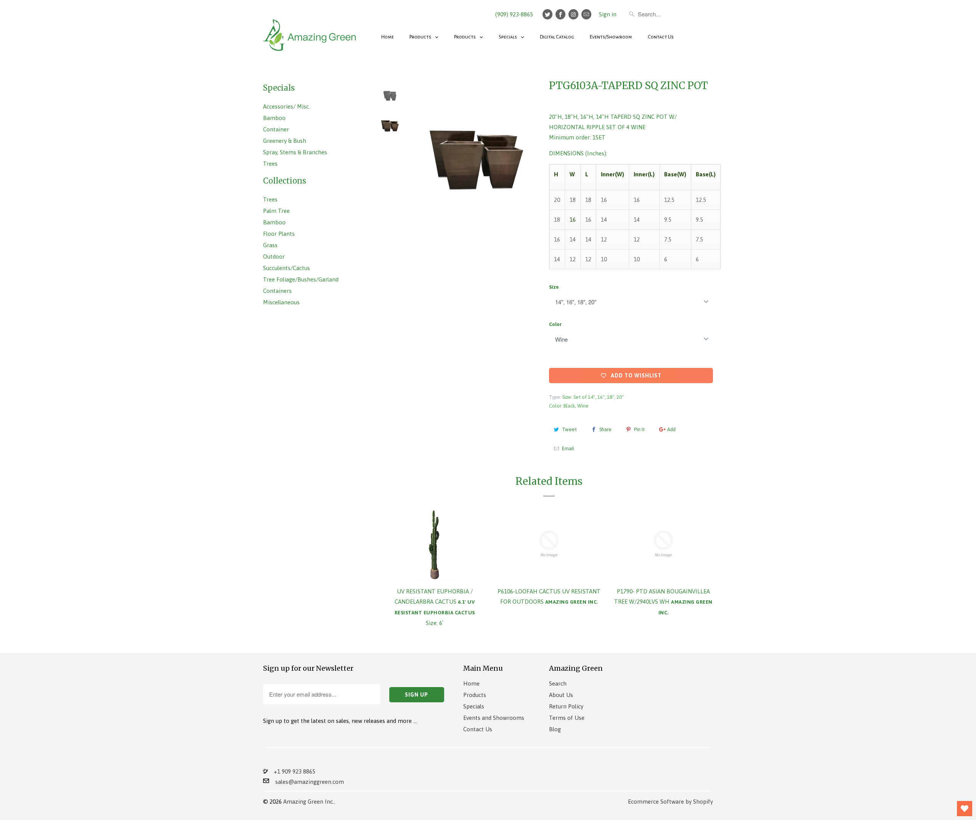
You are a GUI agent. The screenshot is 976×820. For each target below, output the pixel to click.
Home (471, 683)
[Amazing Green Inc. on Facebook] (560, 14)
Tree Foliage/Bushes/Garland (301, 279)
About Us (561, 695)
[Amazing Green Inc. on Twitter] (547, 14)
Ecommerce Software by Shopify (670, 801)
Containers (277, 291)
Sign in (607, 14)
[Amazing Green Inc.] (310, 31)
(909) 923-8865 (514, 14)
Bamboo (274, 118)
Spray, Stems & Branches (295, 152)
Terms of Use (566, 718)
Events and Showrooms (493, 718)
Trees (270, 163)
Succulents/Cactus (286, 268)
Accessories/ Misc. (286, 106)
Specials (473, 706)
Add (671, 429)
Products (474, 695)
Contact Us (477, 729)
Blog (555, 729)
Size (554, 287)
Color (555, 324)
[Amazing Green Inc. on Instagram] (573, 14)
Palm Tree (276, 211)
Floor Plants (279, 233)
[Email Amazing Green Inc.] (586, 14)
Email (568, 448)
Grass (270, 245)
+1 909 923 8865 (291, 771)
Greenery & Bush (284, 140)
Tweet (569, 429)
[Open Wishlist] (964, 808)
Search (558, 683)
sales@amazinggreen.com (306, 781)
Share (605, 429)
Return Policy (566, 706)
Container (276, 129)
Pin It (639, 429)
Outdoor (274, 256)
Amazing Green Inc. (308, 801)
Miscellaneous (281, 302)
